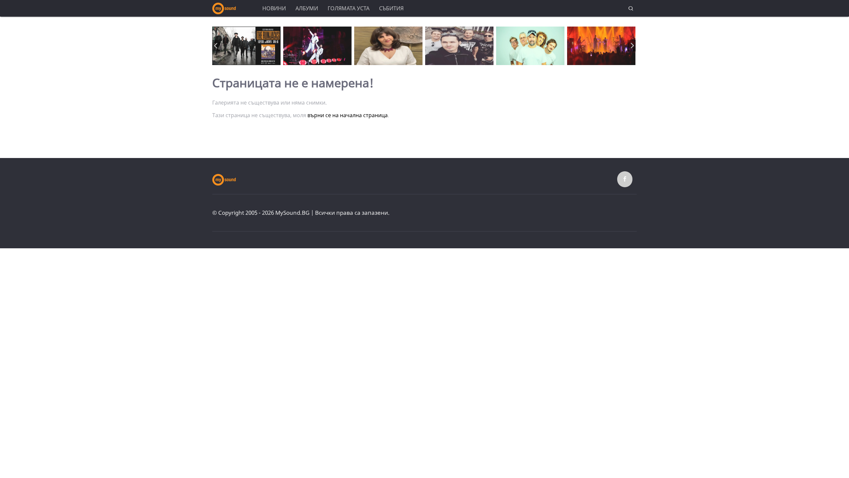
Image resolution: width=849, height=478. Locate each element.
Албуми (306, 8)
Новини (274, 8)
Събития (391, 8)
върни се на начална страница (347, 115)
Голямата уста (348, 8)
